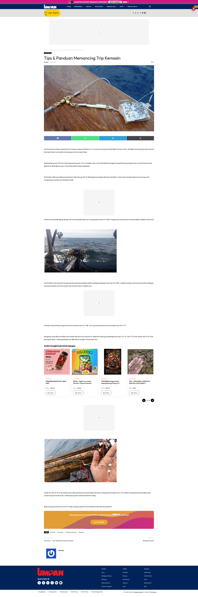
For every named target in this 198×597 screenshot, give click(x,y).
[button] (149, 6)
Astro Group (153, 592)
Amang (46, 62)
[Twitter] (138, 13)
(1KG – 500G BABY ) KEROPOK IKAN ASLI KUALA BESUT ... (139, 382)
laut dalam (60, 532)
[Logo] (50, 7)
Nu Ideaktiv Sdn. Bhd (138, 592)
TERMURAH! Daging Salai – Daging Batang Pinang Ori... (111, 382)
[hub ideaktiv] (154, 5)
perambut (81, 532)
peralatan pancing (71, 532)
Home (46, 50)
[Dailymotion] (145, 13)
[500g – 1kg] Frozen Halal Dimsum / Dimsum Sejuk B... (83, 382)
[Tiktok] (140, 13)
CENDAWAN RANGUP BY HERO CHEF (56, 382)
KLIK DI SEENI (99, 522)
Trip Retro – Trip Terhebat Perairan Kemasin (58, 541)
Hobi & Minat (53, 50)
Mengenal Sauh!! (148, 541)
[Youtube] (142, 13)
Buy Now (50, 393)
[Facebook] (133, 13)
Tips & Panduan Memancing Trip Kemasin (82, 58)
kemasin (52, 532)
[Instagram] (135, 13)
